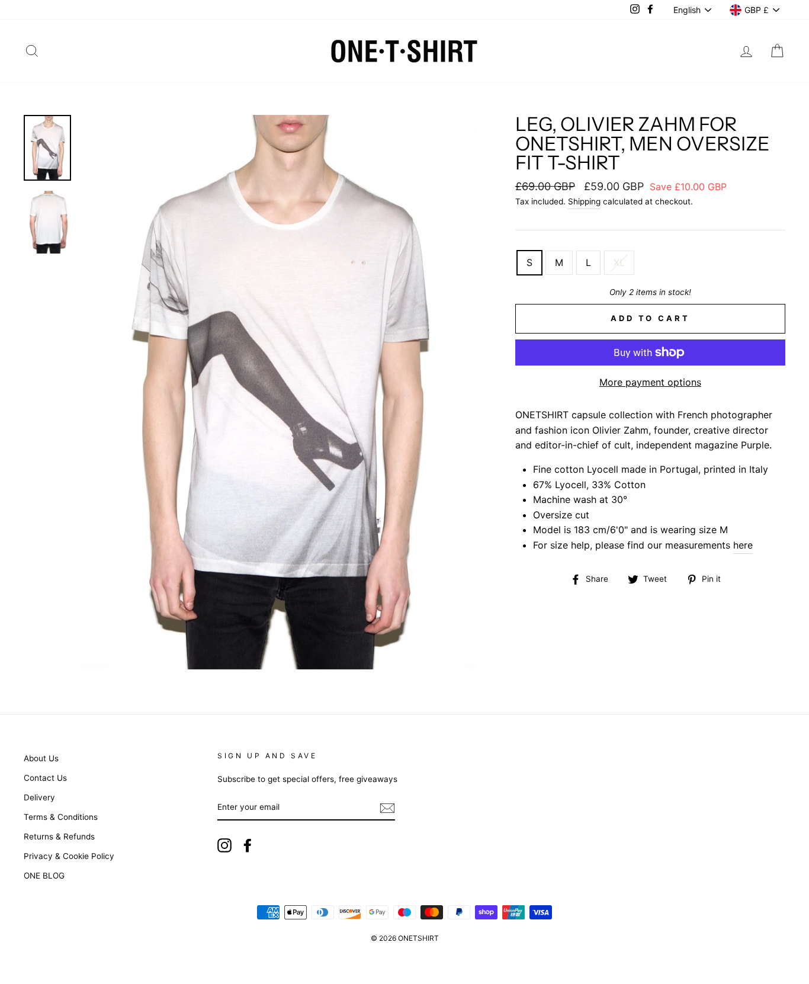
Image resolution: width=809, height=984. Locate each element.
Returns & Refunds (59, 836)
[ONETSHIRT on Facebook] (247, 845)
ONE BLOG (44, 875)
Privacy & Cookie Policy (69, 856)
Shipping (584, 201)
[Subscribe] (387, 808)
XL (619, 262)
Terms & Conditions (61, 817)
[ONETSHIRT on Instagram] (224, 845)
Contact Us (45, 778)
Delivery (39, 797)
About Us (41, 758)
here (743, 545)
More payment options (650, 382)
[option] (278, 392)
